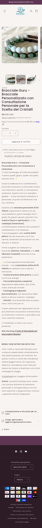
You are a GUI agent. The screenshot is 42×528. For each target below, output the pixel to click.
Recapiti (33, 518)
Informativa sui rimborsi (25, 507)
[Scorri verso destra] (39, 80)
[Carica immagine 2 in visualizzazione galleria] (21, 79)
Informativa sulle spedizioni (18, 518)
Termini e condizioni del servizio (22, 515)
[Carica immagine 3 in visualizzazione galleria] (31, 79)
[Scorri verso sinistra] (2, 80)
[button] (4, 11)
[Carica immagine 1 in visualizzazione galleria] (10, 79)
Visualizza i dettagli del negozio (18, 156)
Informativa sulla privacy (22, 511)
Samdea (20, 504)
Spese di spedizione (8, 118)
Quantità (5, 128)
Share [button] (6, 429)
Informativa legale (22, 522)
